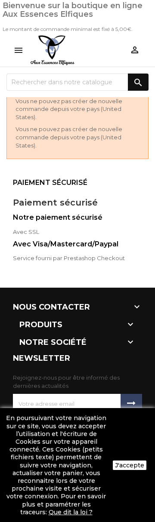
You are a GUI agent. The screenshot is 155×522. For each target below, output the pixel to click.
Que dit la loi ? (71, 512)
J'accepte (129, 465)
